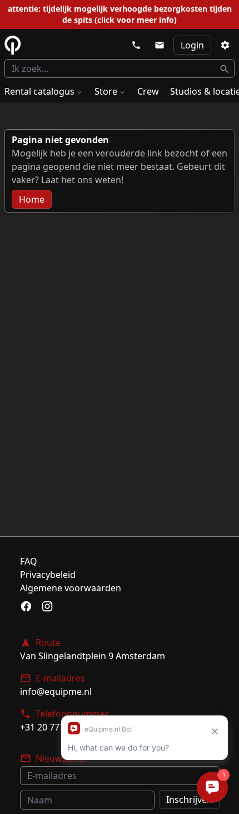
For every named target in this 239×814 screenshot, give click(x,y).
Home (31, 199)
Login (192, 45)
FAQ (28, 561)
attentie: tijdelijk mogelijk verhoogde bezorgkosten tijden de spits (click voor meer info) (120, 14)
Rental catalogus (39, 91)
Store (105, 91)
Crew (148, 91)
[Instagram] (47, 606)
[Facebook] (26, 606)
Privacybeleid (48, 574)
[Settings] (225, 45)
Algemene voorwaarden (70, 588)
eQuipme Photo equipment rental (12, 45)
